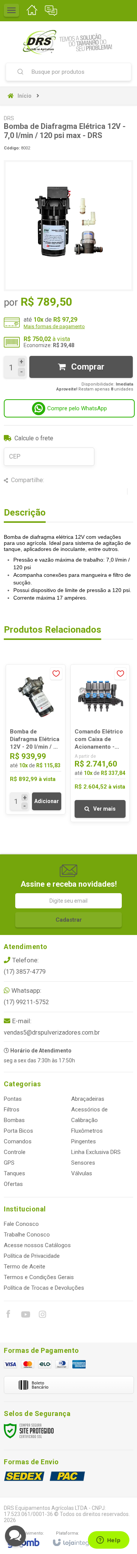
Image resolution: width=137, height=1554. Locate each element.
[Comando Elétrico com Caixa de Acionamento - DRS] (100, 743)
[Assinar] (68, 919)
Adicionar (46, 801)
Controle (14, 1152)
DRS (9, 118)
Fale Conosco (21, 1224)
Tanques (14, 1173)
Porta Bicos (18, 1130)
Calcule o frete (33, 438)
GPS (9, 1162)
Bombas (14, 1120)
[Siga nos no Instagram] (42, 1316)
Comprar (86, 366)
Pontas (13, 1098)
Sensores (83, 1162)
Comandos (18, 1141)
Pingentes (83, 1141)
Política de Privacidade (32, 1255)
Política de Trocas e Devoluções (44, 1287)
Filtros (11, 1109)
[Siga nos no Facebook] (8, 1315)
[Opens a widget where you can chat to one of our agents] (108, 1540)
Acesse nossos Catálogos (37, 1245)
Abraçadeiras (87, 1098)
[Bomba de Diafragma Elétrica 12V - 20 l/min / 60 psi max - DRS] (35, 739)
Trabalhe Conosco (27, 1234)
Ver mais (104, 809)
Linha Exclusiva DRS (96, 1152)
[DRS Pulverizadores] (68, 42)
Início (25, 96)
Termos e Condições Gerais (39, 1277)
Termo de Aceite (24, 1266)
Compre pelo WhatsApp (77, 408)
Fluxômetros (87, 1130)
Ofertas (13, 1184)
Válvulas (81, 1173)
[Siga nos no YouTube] (25, 1316)
